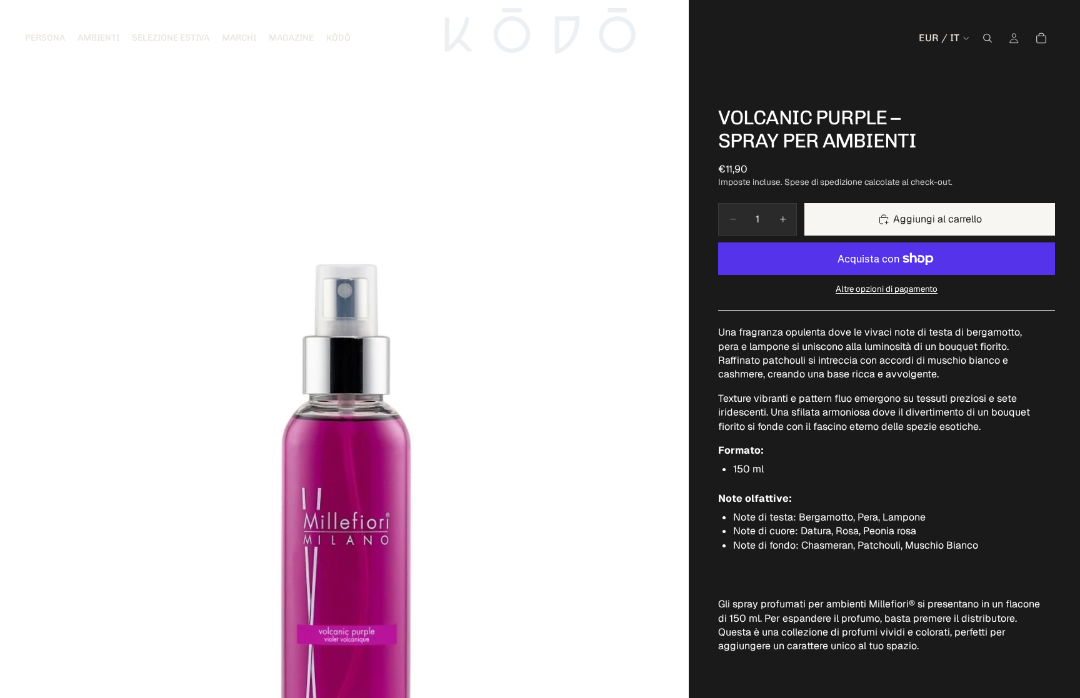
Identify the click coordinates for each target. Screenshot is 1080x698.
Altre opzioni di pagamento (887, 289)
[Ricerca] (987, 38)
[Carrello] (1041, 38)
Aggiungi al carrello (937, 219)
